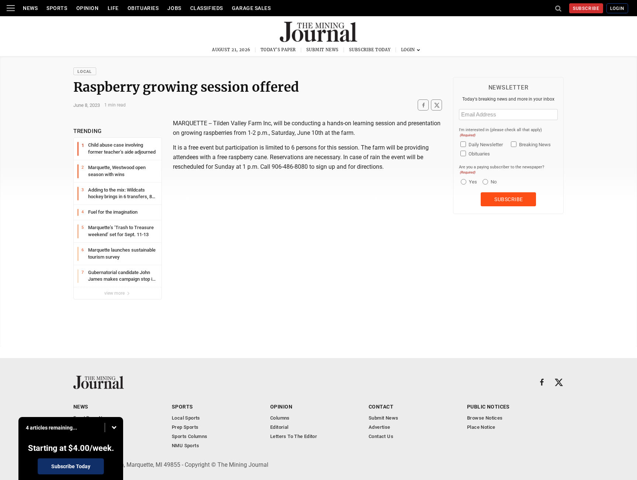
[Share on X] (436, 105)
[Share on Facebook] (423, 105)
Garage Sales (251, 8)
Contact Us (381, 436)
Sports (56, 8)
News (30, 8)
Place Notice (481, 427)
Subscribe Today (370, 49)
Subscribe (586, 8)
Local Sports (186, 418)
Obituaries (143, 8)
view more (115, 293)
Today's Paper (278, 49)
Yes (472, 182)
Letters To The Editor (293, 436)
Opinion (87, 8)
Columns (280, 418)
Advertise (379, 427)
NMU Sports (185, 445)
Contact (381, 407)
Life (113, 8)
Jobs (174, 8)
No (494, 182)
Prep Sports (185, 427)
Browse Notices (484, 418)
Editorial (279, 427)
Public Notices (488, 407)
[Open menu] (10, 8)
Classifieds (206, 8)
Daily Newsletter (486, 144)
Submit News (322, 49)
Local (84, 71)
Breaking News (535, 144)
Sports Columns (189, 436)
